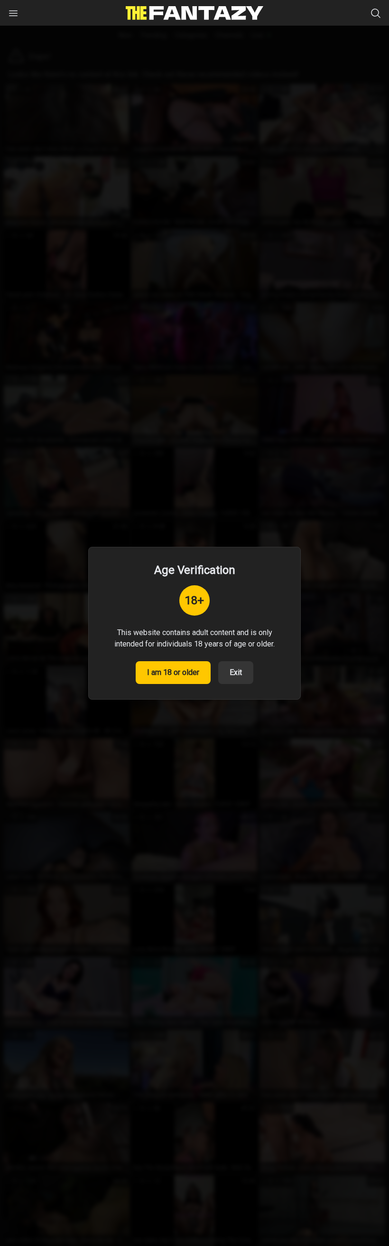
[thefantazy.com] (194, 13)
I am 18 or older (173, 672)
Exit (236, 672)
